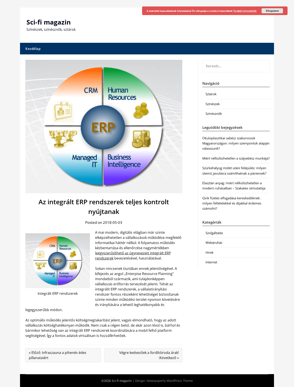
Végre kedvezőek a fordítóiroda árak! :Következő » (149, 355)
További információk (245, 10)
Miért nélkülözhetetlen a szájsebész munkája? (235, 158)
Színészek (213, 104)
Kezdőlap (32, 48)
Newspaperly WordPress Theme (170, 381)
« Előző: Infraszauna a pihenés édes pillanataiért (57, 355)
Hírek (210, 252)
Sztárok (211, 94)
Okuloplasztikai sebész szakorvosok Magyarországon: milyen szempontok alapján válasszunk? (235, 143)
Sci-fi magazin (48, 22)
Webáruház (214, 242)
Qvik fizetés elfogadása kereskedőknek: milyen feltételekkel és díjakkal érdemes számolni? (231, 203)
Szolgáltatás (214, 233)
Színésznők (214, 113)
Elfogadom (272, 11)
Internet (211, 262)
